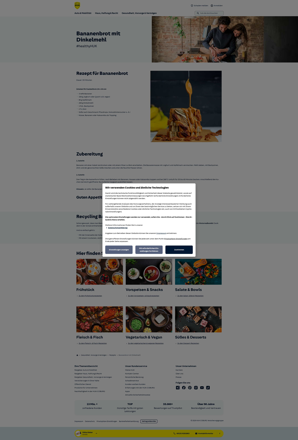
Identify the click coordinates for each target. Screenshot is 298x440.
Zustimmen (179, 250)
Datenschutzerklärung (117, 228)
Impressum (161, 233)
